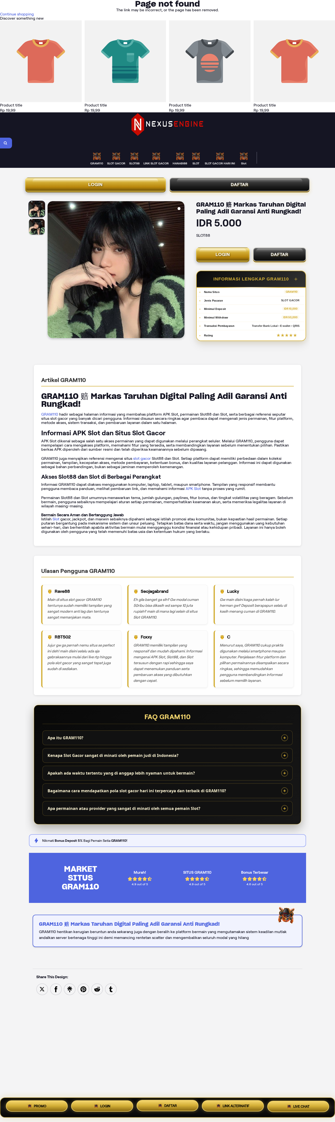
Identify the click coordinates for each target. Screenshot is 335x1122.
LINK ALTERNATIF (236, 1107)
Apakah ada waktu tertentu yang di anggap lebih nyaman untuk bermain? (121, 773)
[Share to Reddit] (97, 989)
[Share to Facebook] (56, 989)
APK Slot (193, 489)
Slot (55, 519)
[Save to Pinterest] (83, 989)
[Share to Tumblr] (111, 989)
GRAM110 (49, 414)
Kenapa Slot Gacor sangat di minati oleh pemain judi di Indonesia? (113, 755)
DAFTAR (239, 184)
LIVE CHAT (301, 1107)
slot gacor (142, 458)
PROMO (40, 1107)
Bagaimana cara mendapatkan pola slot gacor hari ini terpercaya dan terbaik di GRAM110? (137, 790)
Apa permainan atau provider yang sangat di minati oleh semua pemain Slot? (124, 808)
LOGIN (95, 184)
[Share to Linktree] (70, 989)
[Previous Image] (51, 270)
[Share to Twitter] (42, 989)
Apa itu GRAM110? (65, 737)
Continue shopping (17, 14)
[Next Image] (180, 270)
